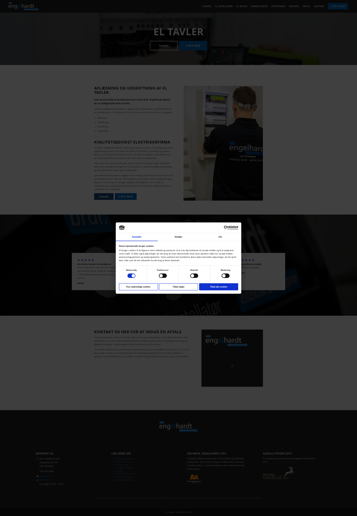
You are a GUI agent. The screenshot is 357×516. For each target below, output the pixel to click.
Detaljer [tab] (178, 237)
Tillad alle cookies (218, 287)
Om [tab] (220, 237)
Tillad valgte (178, 287)
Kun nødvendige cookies (138, 287)
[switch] (163, 275)
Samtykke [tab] (137, 237)
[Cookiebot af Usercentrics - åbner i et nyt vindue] (226, 228)
